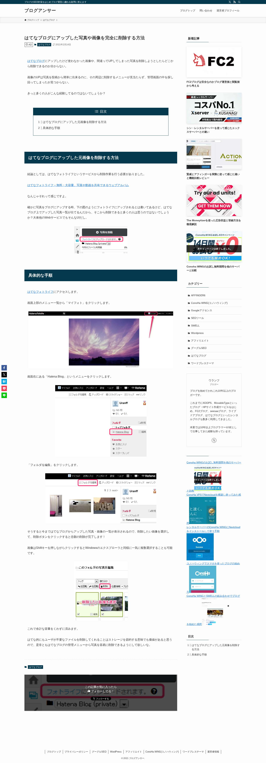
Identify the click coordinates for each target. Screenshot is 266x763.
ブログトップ (54, 751)
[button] (4, 367)
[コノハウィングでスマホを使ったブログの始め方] (202, 591)
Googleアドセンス (201, 310)
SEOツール (197, 317)
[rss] (234, 2)
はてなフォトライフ (40, 291)
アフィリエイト (200, 340)
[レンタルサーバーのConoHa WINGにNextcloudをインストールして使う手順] (200, 559)
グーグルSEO (198, 348)
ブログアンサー (40, 10)
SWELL (195, 325)
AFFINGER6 (198, 295)
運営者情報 (213, 751)
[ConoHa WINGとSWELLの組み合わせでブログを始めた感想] (215, 624)
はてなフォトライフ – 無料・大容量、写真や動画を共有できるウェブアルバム (78, 185)
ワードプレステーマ (202, 363)
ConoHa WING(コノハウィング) (209, 302)
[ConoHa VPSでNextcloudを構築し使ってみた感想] (202, 523)
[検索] (239, 2)
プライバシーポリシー (76, 751)
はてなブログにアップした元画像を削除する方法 (74, 121)
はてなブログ (44, 44)
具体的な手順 (51, 127)
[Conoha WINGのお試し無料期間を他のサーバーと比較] (207, 490)
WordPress (116, 751)
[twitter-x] (229, 2)
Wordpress (197, 333)
